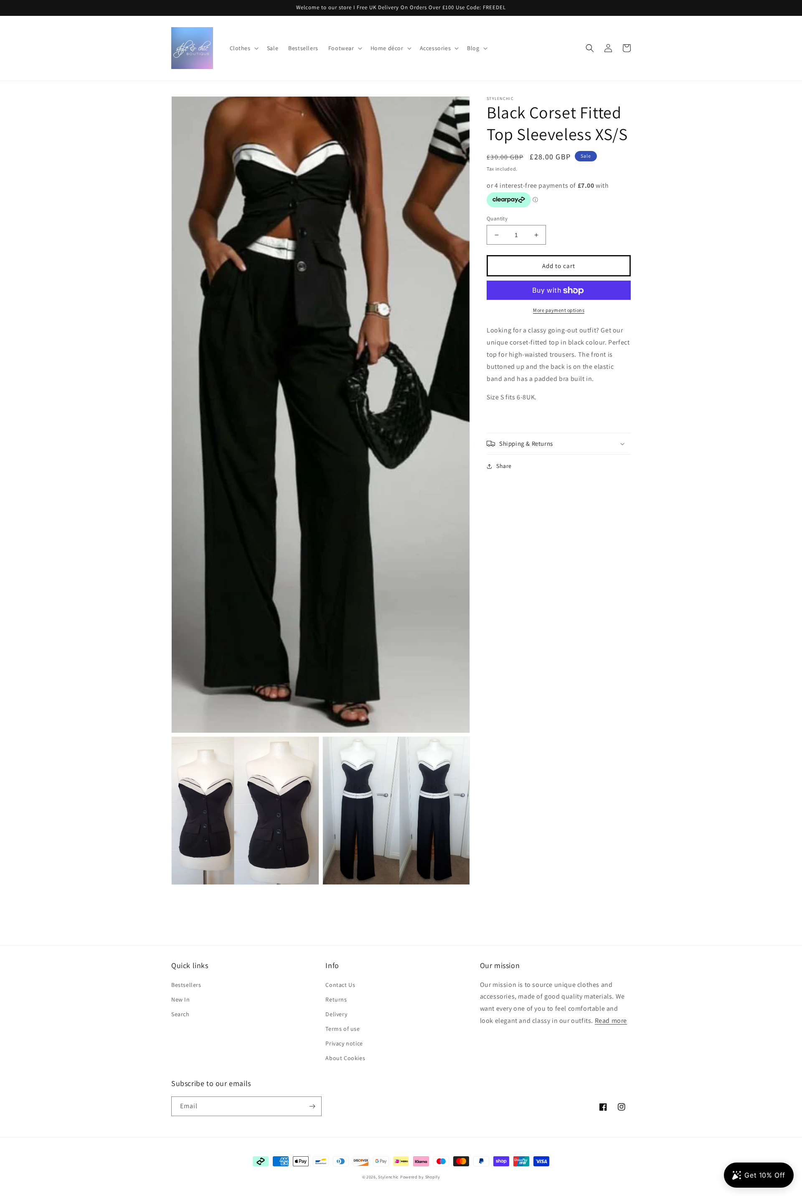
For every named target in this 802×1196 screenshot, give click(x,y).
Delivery (336, 1014)
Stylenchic (388, 1177)
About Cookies (345, 1058)
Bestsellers (186, 985)
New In (180, 999)
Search (180, 1014)
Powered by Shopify (420, 1177)
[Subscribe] (312, 1106)
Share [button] (504, 466)
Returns (336, 999)
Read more (611, 1020)
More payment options (558, 310)
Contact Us (340, 985)
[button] (243, 48)
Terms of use (342, 1028)
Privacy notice (344, 1043)
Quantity (497, 218)
